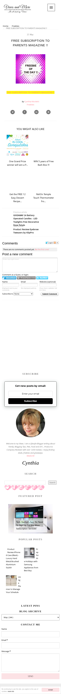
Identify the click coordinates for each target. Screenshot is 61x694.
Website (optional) (48, 281)
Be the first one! (42, 249)
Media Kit (30, 455)
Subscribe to (8, 293)
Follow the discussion (56, 242)
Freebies (30, 104)
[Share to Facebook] (24, 112)
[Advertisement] (30, 337)
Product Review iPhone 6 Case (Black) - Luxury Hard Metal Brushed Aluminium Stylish (13, 558)
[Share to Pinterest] (48, 112)
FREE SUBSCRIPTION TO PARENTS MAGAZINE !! (30, 92)
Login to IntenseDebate (9, 277)
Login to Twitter (42, 277)
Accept (50, 690)
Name (5, 281)
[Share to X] (12, 112)
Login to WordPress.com (26, 277)
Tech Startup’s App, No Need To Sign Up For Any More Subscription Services (29, 525)
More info (11, 691)
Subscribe (30, 401)
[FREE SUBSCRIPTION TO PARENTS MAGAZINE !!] (36, 112)
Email (23, 281)
